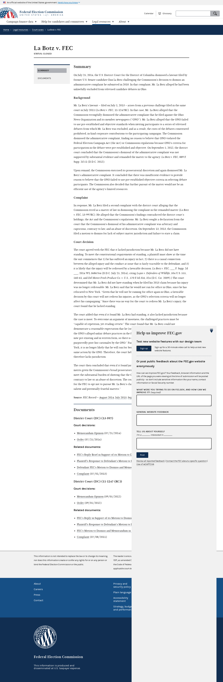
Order (80, 439)
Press (37, 594)
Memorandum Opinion (90, 433)
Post (142, 455)
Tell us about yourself (150, 431)
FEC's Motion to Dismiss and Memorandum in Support (109, 530)
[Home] (56, 13)
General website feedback (152, 412)
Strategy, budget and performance (123, 608)
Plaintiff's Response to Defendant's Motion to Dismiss (108, 461)
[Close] (211, 330)
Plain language (122, 592)
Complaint (83, 473)
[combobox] (193, 13)
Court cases (38, 30)
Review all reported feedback (150, 461)
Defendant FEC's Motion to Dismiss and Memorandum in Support (115, 467)
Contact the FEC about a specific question (186, 461)
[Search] (215, 13)
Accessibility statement (120, 599)
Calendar (148, 13)
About (37, 583)
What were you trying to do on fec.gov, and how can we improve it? (171, 391)
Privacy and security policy (122, 585)
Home (6, 30)
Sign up (144, 348)
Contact (38, 600)
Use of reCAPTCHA (145, 464)
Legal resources (20, 30)
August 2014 (106, 397)
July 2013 (121, 397)
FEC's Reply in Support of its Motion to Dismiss (105, 518)
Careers (38, 589)
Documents (44, 78)
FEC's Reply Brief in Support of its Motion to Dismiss (108, 454)
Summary (43, 70)
